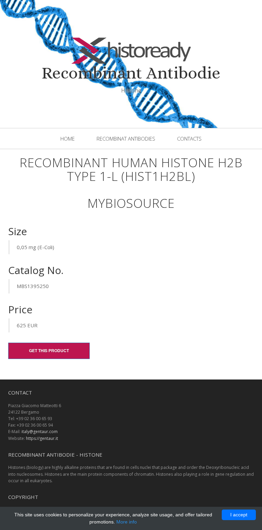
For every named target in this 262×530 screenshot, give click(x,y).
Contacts (189, 138)
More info (126, 522)
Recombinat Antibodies (126, 138)
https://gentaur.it (42, 438)
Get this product (49, 350)
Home (67, 138)
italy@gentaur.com (39, 431)
